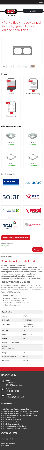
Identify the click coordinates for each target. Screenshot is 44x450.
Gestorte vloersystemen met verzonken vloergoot (19, 411)
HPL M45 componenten (10, 422)
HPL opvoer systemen (9, 418)
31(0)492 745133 (13, 391)
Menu (33, 11)
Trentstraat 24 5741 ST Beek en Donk (14, 384)
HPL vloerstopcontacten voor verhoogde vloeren (19, 415)
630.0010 (11, 142)
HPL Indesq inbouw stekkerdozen (13, 426)
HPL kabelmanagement (10, 424)
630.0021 (33, 163)
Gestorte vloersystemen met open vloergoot (17, 413)
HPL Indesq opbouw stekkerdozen (14, 428)
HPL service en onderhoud (11, 420)
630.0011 (33, 142)
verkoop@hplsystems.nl (15, 397)
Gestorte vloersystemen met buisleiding (16, 409)
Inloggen (39, 2)
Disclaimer (5, 446)
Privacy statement (8, 443)
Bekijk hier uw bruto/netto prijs (15, 238)
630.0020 (11, 163)
